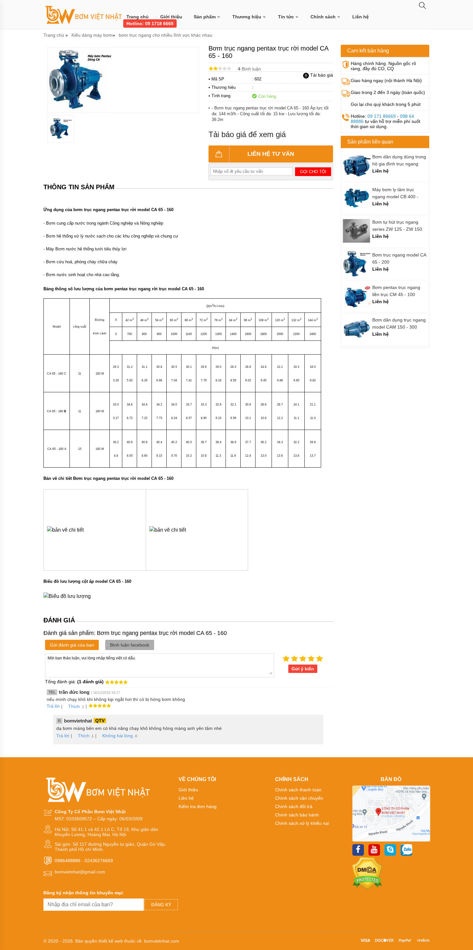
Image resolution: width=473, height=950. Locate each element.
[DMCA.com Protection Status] (367, 888)
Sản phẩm (205, 16)
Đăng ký (161, 904)
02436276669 (99, 860)
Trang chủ (137, 16)
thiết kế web (110, 941)
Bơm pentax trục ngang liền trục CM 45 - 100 (396, 291)
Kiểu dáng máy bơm (92, 35)
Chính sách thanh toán (298, 789)
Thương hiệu (247, 16)
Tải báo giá (321, 75)
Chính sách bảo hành (297, 814)
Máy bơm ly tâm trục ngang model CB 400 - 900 (395, 193)
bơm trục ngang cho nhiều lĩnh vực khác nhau (165, 35)
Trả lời (53, 706)
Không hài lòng (117, 735)
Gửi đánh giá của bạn (72, 644)
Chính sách (324, 16)
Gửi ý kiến (303, 668)
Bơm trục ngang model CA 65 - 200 (399, 258)
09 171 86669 (381, 116)
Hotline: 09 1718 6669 (149, 23)
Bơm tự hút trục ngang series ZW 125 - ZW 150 (397, 225)
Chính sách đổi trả (293, 806)
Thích (74, 706)
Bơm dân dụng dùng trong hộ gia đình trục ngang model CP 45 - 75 (399, 160)
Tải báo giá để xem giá (247, 134)
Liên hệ (360, 16)
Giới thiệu (171, 16)
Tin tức (286, 16)
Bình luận (249, 68)
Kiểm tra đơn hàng (198, 806)
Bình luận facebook (129, 644)
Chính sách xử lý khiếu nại (302, 823)
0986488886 (67, 860)
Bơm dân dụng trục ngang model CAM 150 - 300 (399, 323)
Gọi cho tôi (313, 171)
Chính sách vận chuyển (299, 798)
